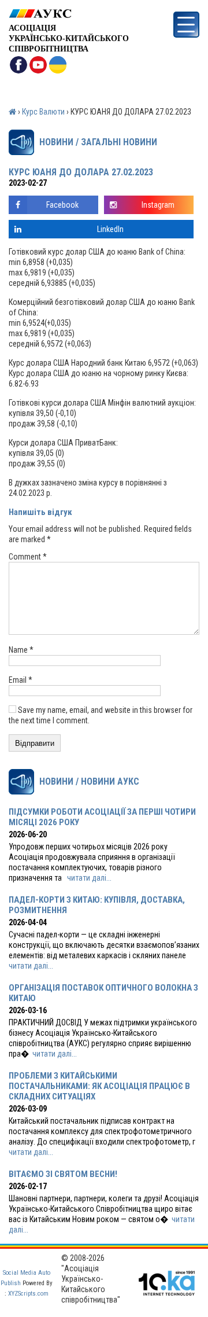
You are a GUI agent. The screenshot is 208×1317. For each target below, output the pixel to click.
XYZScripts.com (28, 1293)
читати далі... (89, 877)
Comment (28, 556)
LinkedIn (110, 229)
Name (21, 649)
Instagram (158, 204)
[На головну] (69, 14)
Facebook (62, 204)
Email (20, 680)
